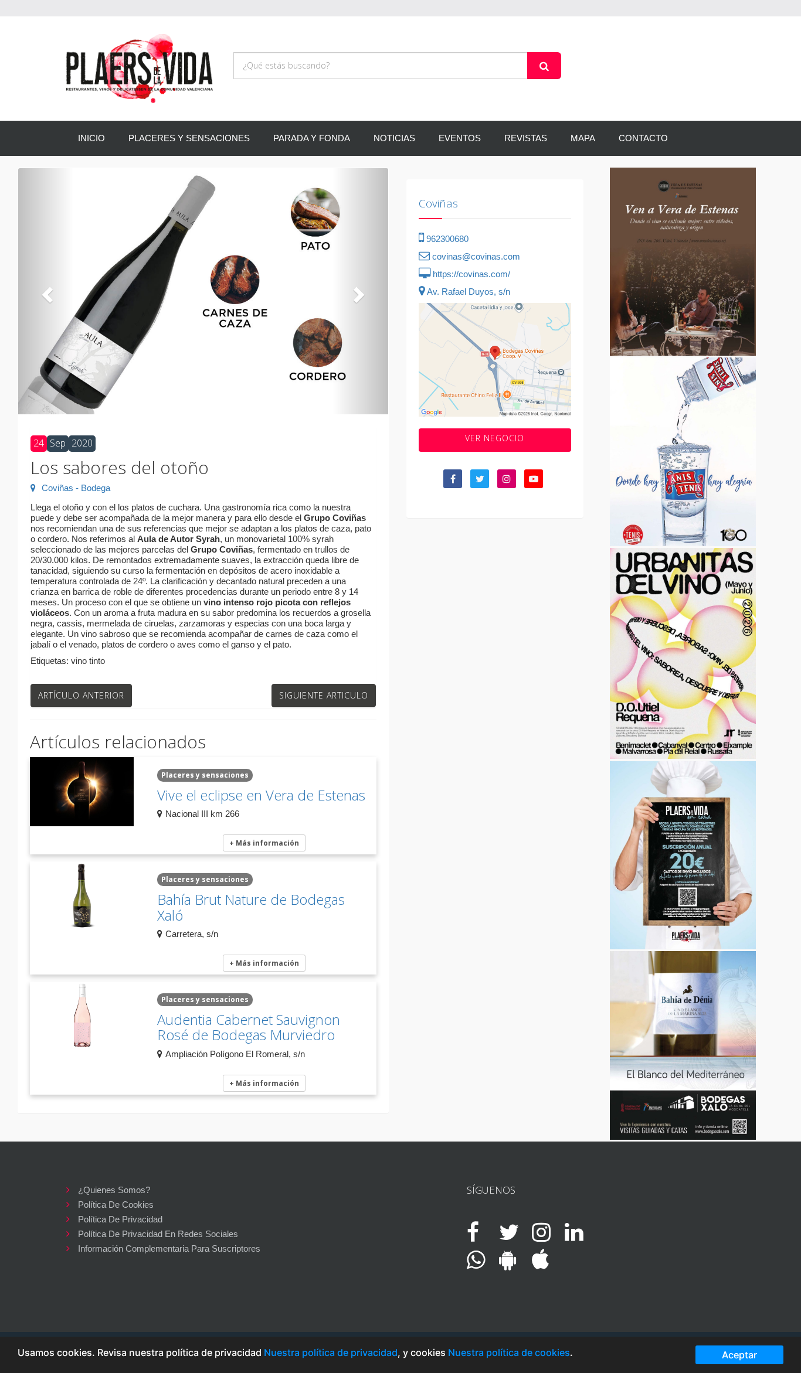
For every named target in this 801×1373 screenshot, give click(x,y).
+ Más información (264, 843)
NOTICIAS (394, 138)
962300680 (446, 239)
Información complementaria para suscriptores (169, 1248)
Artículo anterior (81, 695)
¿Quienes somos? (114, 1190)
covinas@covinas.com (475, 256)
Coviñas (438, 203)
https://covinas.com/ (470, 274)
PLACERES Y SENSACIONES (189, 138)
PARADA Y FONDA (311, 138)
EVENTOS (460, 138)
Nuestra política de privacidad (331, 1352)
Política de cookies (116, 1205)
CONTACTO (643, 138)
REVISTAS (525, 138)
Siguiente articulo (323, 695)
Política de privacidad (120, 1219)
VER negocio (494, 438)
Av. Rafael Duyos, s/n (467, 292)
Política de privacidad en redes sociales (158, 1234)
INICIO (91, 138)
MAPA (583, 138)
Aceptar (739, 1355)
